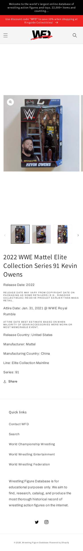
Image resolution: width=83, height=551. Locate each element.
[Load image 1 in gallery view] (20, 234)
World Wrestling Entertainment (32, 454)
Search (14, 434)
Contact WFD (19, 424)
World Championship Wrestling (32, 444)
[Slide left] (5, 235)
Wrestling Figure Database (35, 543)
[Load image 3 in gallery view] (62, 234)
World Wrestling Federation (29, 464)
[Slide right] (78, 235)
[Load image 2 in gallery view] (41, 234)
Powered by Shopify (59, 543)
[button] (5, 35)
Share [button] (12, 381)
